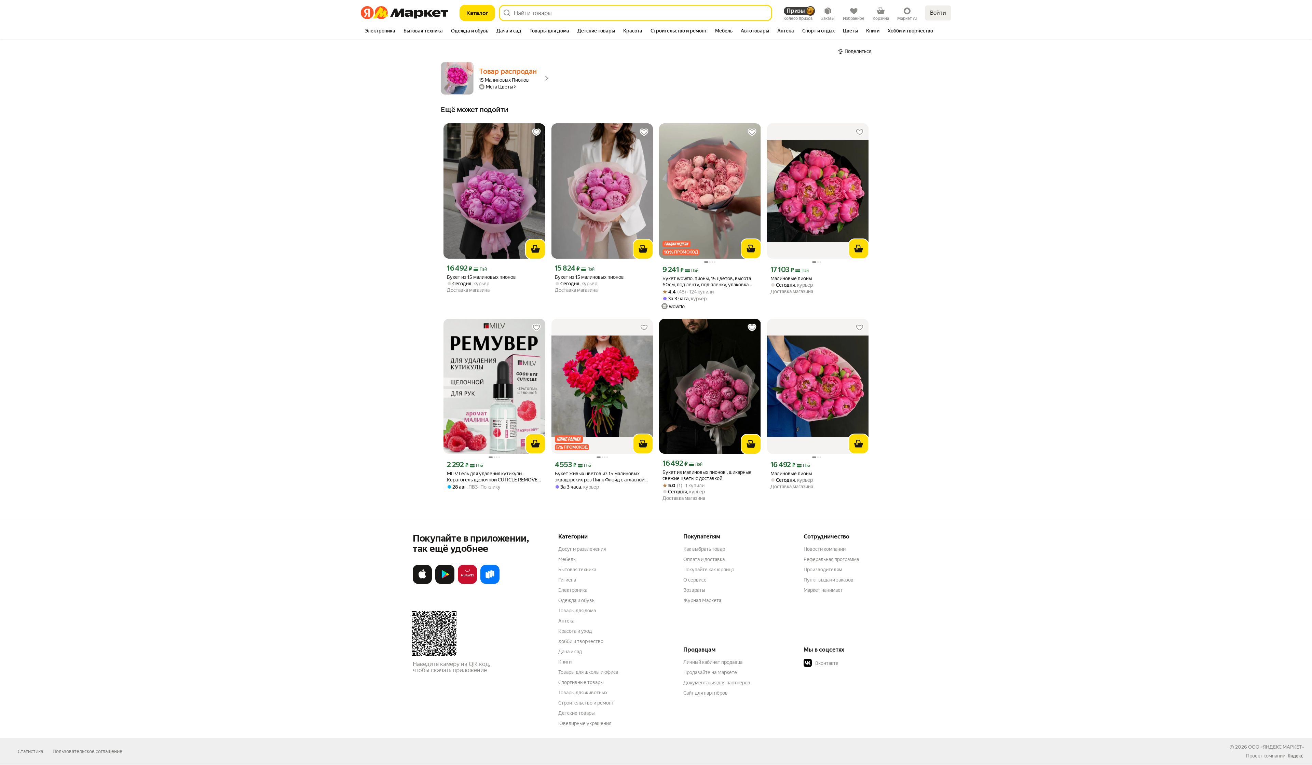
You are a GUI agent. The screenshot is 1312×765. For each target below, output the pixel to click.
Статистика (30, 751)
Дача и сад (570, 651)
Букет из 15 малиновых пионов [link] (481, 277)
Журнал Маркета (702, 600)
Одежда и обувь (576, 600)
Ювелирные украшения (584, 723)
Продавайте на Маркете (710, 672)
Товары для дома (577, 610)
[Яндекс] (1295, 756)
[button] (851, 663)
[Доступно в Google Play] (444, 582)
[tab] (380, 31)
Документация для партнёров (716, 682)
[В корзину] (535, 249)
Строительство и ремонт (586, 703)
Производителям (823, 569)
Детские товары (576, 713)
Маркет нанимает (823, 590)
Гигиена (567, 580)
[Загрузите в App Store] (422, 582)
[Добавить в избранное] (536, 132)
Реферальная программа (831, 559)
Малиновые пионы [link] (791, 278)
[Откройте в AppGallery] (467, 582)
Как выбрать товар (704, 549)
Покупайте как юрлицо (708, 569)
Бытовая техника (577, 569)
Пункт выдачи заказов (828, 580)
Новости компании (825, 549)
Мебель (567, 559)
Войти (938, 13)
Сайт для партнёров (705, 693)
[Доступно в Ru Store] (490, 582)
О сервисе (695, 580)
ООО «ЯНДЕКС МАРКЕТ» (1276, 747)
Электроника (572, 590)
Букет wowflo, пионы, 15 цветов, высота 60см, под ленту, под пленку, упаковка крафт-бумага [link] (706, 282)
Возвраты (694, 590)
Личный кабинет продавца (712, 662)
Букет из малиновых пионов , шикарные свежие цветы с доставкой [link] (707, 475)
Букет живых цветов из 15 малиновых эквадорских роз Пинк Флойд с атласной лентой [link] (599, 477)
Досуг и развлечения (582, 549)
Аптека (566, 621)
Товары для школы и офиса (588, 672)
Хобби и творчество (580, 641)
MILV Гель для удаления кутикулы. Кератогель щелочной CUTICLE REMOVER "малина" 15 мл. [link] (494, 477)
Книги (565, 662)
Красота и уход (575, 631)
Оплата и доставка (704, 559)
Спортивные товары (581, 682)
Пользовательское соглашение (87, 751)
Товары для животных (582, 692)
